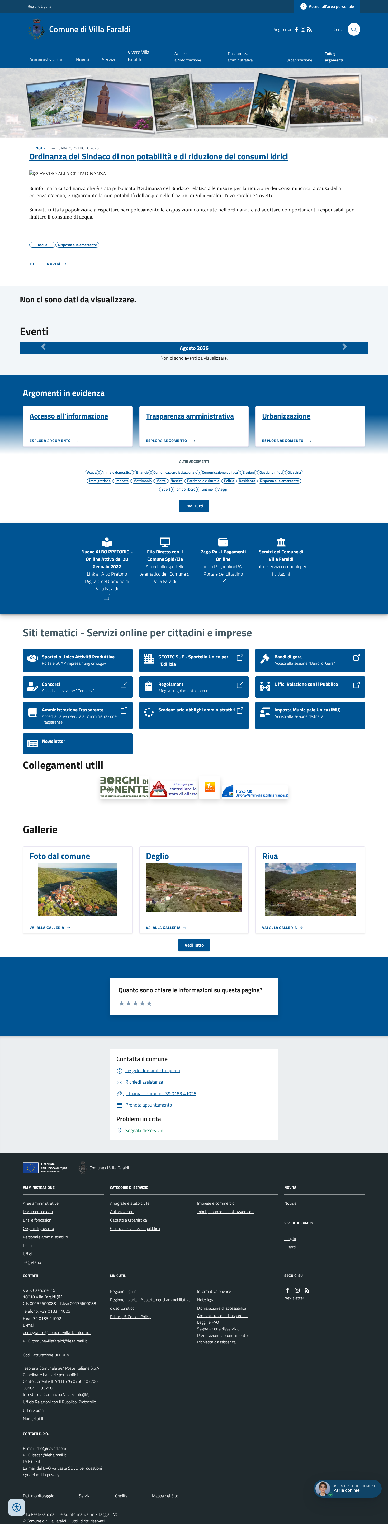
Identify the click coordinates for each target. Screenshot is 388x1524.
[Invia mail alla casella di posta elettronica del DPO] (51, 1448)
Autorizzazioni (122, 1211)
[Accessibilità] (16, 1507)
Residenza (247, 480)
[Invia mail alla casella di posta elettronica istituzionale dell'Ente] (57, 1332)
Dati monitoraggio (38, 1496)
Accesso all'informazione (187, 56)
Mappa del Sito (165, 1496)
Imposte (122, 480)
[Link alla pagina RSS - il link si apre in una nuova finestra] (309, 29)
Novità (82, 59)
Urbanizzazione (299, 60)
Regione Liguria (39, 6)
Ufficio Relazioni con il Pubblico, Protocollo (59, 1402)
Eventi (290, 1247)
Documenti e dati (38, 1211)
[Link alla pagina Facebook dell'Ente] (287, 1290)
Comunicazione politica (220, 472)
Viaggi (222, 489)
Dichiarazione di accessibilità (221, 1308)
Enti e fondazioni (37, 1220)
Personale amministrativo (45, 1237)
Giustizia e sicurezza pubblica (135, 1228)
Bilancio (142, 472)
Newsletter (294, 1298)
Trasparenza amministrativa (240, 56)
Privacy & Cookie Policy (130, 1316)
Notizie (290, 1203)
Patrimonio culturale (203, 480)
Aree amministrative (41, 1203)
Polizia (229, 480)
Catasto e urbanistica (128, 1220)
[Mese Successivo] (344, 347)
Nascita (176, 480)
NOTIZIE (42, 148)
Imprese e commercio (215, 1203)
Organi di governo (38, 1228)
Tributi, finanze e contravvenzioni (225, 1211)
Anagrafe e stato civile (129, 1203)
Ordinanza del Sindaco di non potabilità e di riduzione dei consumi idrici (158, 156)
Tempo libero (185, 489)
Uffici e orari (33, 1410)
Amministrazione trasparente (222, 1315)
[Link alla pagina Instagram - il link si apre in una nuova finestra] (303, 29)
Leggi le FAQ (208, 1322)
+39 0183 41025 (55, 1311)
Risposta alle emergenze (279, 480)
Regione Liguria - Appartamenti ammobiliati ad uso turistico (150, 1304)
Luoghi (290, 1238)
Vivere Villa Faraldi (138, 56)
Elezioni (249, 472)
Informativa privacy (214, 1291)
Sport (166, 489)
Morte (161, 480)
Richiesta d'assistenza (216, 1342)
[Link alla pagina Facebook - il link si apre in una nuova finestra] (297, 29)
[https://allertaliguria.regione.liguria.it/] (174, 790)
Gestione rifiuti (271, 472)
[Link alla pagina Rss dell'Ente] (307, 1290)
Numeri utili (33, 1419)
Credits (121, 1496)
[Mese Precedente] (43, 347)
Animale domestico (116, 472)
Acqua (92, 472)
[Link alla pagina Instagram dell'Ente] (297, 1290)
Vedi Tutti (194, 506)
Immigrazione (100, 480)
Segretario (32, 1262)
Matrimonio (142, 480)
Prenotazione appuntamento (222, 1335)
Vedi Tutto (194, 945)
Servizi (108, 59)
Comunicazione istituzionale (175, 472)
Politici (28, 1245)
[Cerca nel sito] (351, 29)
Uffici (27, 1254)
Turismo (206, 489)
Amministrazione (46, 59)
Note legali (206, 1300)
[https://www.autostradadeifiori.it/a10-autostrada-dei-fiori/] (255, 792)
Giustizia (294, 472)
